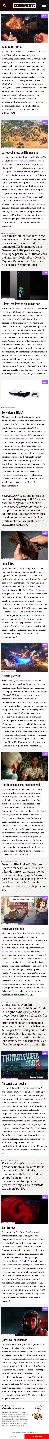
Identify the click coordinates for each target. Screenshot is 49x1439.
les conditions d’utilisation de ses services (21, 439)
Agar (3, 42)
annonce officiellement (22, 308)
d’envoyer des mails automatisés (17, 435)
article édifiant (35, 933)
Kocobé (3, 147)
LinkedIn (25, 864)
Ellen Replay (5, 861)
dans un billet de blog (27, 681)
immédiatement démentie (35, 204)
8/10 (25, 1174)
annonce (6, 1366)
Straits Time (27, 590)
